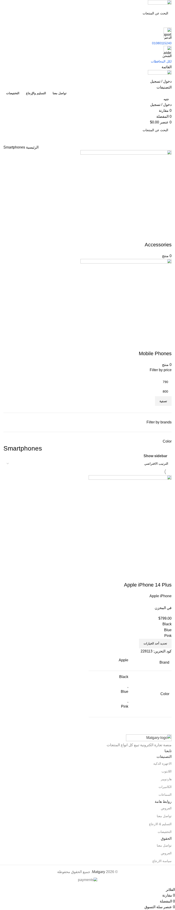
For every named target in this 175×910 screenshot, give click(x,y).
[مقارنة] (166, 575)
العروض (166, 808)
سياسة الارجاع (162, 861)
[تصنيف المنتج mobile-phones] (87, 259)
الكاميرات (165, 787)
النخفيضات (165, 832)
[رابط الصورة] (149, 738)
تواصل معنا (164, 816)
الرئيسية (32, 147)
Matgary (98, 872)
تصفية (163, 401)
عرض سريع (153, 575)
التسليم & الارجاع (160, 824)
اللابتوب (167, 771)
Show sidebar (155, 456)
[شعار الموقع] (160, 4)
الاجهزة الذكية (162, 763)
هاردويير (166, 779)
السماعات (165, 794)
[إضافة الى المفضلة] (141, 575)
